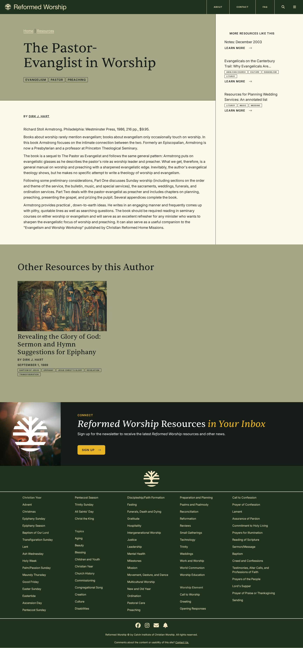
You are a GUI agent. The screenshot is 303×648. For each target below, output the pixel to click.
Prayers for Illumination (247, 532)
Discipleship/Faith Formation (145, 497)
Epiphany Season (33, 525)
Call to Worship (190, 594)
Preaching (77, 79)
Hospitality (134, 525)
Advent (27, 504)
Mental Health (136, 553)
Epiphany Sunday (33, 518)
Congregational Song (89, 587)
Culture (254, 72)
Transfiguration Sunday (37, 539)
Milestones (134, 560)
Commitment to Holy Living (250, 525)
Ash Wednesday (32, 553)
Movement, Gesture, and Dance (147, 575)
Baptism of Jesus (29, 370)
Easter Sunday (31, 589)
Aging (79, 538)
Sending (237, 600)
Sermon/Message (243, 546)
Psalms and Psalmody (194, 504)
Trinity (184, 546)
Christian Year (84, 566)
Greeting (185, 601)
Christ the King (84, 518)
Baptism (237, 553)
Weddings (186, 553)
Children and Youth (87, 559)
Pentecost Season (86, 497)
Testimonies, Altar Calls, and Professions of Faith (250, 570)
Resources (45, 31)
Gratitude (133, 518)
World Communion (192, 568)
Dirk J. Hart (39, 116)
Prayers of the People (246, 579)
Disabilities (82, 608)
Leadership (134, 546)
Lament (237, 511)
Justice (132, 539)
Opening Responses (193, 608)
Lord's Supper (241, 586)
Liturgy (230, 76)
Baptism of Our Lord (35, 532)
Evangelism (35, 79)
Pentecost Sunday (34, 610)
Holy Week (29, 560)
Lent (25, 546)
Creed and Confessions (247, 560)
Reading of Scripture (245, 539)
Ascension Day (32, 603)
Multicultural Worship (141, 582)
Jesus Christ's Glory (70, 370)
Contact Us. (182, 642)
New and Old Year (139, 589)
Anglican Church (236, 72)
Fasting (132, 504)
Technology (187, 539)
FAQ (265, 7)
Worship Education (192, 575)
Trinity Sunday (84, 504)
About (218, 7)
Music (243, 105)
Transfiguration (29, 374)
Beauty (79, 545)
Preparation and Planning (196, 497)
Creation (80, 594)
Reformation (188, 518)
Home (28, 31)
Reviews (185, 525)
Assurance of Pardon (246, 518)
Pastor (57, 79)
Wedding (255, 105)
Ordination (134, 596)
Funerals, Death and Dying (144, 511)
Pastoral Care (136, 603)
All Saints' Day (84, 511)
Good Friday (30, 582)
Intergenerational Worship (144, 532)
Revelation (93, 370)
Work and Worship (192, 560)
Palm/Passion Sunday (36, 568)
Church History (85, 573)
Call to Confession (244, 497)
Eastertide (29, 596)
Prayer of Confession (246, 504)
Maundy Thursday (34, 575)
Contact (242, 7)
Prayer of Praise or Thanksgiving (253, 593)
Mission (132, 568)
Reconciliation (189, 511)
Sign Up (89, 450)
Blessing (80, 552)
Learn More (235, 48)
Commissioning (85, 580)
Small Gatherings (191, 532)
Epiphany (48, 370)
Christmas (29, 511)
